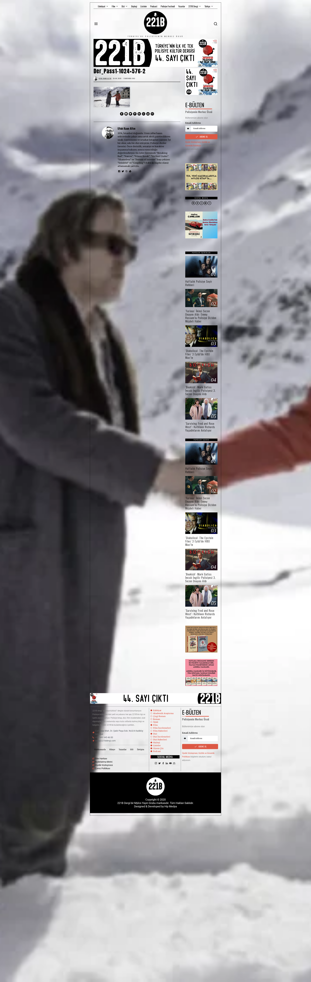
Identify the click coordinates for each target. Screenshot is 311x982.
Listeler (143, 6)
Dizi (123, 6)
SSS (131, 749)
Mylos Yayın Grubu (145, 803)
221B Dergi (193, 6)
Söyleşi (134, 6)
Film (113, 6)
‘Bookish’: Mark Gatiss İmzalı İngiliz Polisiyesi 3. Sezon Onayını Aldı (200, 390)
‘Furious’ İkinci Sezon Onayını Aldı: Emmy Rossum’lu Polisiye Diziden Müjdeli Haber (200, 316)
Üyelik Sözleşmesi (193, 142)
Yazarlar (181, 6)
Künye (112, 749)
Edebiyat (101, 6)
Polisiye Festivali (168, 6)
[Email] (174, 763)
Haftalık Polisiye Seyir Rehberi (198, 283)
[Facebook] (163, 763)
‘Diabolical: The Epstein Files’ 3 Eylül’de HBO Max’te (199, 354)
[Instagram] (156, 763)
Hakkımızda (100, 749)
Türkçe (207, 6)
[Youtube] (170, 763)
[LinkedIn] (167, 763)
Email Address (193, 123)
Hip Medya (170, 806)
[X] (159, 763)
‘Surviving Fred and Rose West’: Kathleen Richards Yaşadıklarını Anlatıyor (200, 426)
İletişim (140, 749)
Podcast (153, 6)
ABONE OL (203, 136)
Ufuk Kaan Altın (126, 128)
